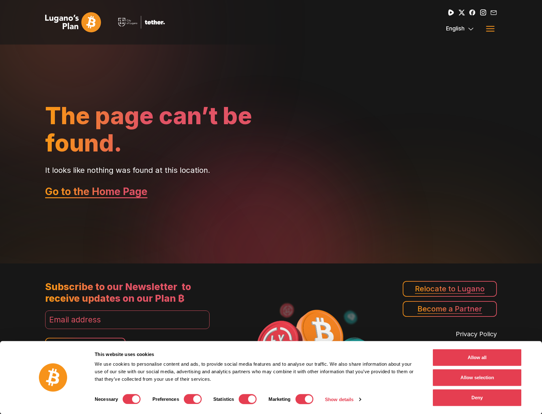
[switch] (193, 399)
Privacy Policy (476, 334)
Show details (339, 399)
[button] (490, 28)
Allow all (477, 357)
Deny (477, 397)
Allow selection (477, 377)
